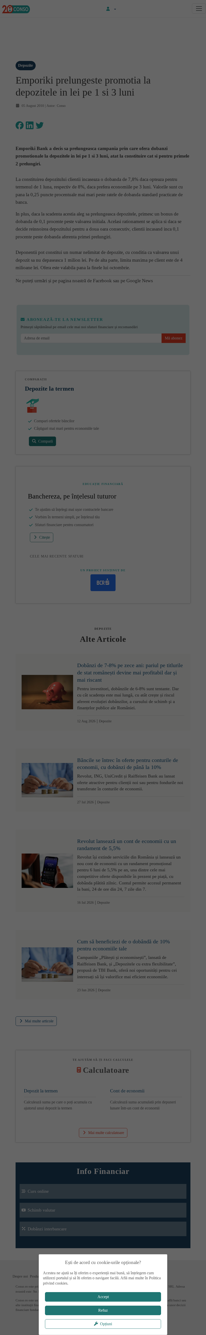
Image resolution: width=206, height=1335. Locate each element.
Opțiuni (106, 1324)
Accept (103, 1297)
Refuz (103, 1310)
